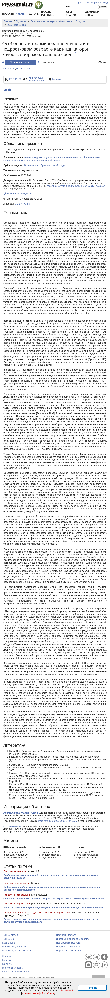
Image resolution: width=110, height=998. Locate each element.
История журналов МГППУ (16, 950)
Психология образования (17, 895)
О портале (7, 956)
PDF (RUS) (15, 79)
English (79, 2)
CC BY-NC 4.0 (22, 204)
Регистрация (94, 2)
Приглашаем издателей (68, 943)
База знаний (8, 943)
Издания (21, 14)
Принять (92, 988)
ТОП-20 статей (10, 935)
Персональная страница (69, 950)
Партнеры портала (66, 935)
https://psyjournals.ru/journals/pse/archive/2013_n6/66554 (76, 186)
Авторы (34, 14)
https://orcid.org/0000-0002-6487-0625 (57, 821)
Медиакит (7, 960)
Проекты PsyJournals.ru (14, 946)
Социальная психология (16, 883)
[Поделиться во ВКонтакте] (5, 90)
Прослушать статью (20, 62)
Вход (105, 2)
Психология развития (14, 871)
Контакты (7, 964)
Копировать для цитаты (19, 193)
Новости (8, 14)
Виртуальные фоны (12, 968)
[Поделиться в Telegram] (9, 90)
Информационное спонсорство (73, 939)
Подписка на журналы (68, 946)
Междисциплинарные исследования (22, 912)
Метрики (56, 79)
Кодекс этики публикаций (15, 971)
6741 (105, 62)
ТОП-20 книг (8, 939)
